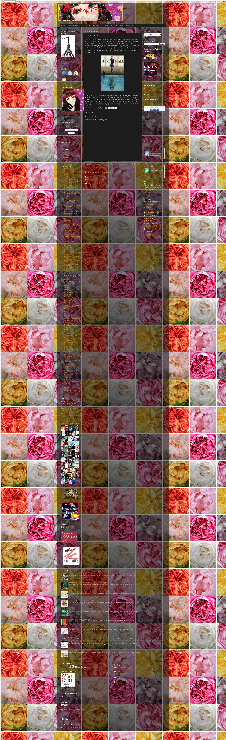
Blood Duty (67, 347)
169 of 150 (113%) (148, 191)
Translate (156, 37)
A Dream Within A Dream (153, 202)
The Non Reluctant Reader (153, 226)
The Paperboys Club (69, 241)
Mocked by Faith (68, 185)
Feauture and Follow (73, 414)
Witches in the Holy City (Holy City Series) (72, 361)
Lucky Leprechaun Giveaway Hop (77, 610)
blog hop (69, 409)
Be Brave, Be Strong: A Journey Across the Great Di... (72, 332)
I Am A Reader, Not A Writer (153, 229)
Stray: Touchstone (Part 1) (71, 340)
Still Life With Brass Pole (71, 350)
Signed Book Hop (73, 628)
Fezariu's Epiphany (69, 303)
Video (74, 417)
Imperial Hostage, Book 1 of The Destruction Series (72, 297)
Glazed (66, 386)
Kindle (70, 415)
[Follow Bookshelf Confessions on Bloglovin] (68, 57)
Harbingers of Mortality (70, 330)
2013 (64, 155)
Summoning (67, 254)
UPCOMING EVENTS (74, 25)
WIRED (66, 373)
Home (113, 164)
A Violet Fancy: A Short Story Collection (71, 382)
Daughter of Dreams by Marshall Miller (70, 171)
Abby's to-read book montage (70, 423)
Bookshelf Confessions (152, 224)
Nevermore (67, 216)
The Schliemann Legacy (70, 345)
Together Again (68, 179)
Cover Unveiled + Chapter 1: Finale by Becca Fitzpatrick (83, 574)
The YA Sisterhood (150, 221)
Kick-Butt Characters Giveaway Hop (78, 642)
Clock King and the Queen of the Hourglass (71, 182)
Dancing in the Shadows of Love (71, 221)
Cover (79, 403)
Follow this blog (154, 109)
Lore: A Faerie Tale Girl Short (71, 318)
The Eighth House (69, 309)
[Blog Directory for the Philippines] (70, 727)
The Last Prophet (68, 352)
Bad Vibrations (68, 273)
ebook (79, 412)
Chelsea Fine (149, 232)
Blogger (123, 714)
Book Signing (75, 415)
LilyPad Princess (68, 290)
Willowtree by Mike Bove (71, 177)
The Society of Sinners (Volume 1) (72, 357)
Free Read (64, 414)
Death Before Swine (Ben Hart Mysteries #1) (72, 246)
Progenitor (67, 285)
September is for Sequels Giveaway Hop (79, 619)
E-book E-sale (74, 412)
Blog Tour (74, 403)
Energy (66, 379)
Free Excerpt (65, 403)
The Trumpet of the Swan (71, 201)
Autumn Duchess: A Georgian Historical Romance (72, 193)
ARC (72, 410)
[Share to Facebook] (114, 108)
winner (76, 407)
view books (162, 158)
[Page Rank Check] (64, 705)
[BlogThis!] (111, 108)
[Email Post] (106, 108)
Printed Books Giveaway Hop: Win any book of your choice (84, 601)
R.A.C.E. (66, 314)
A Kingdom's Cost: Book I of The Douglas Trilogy (72, 233)
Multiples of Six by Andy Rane (72, 175)
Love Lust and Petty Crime (71, 244)
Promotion (64, 405)
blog (69, 412)
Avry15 (151, 152)
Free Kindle (64, 412)
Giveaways (65, 401)
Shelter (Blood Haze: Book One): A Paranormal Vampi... (72, 282)
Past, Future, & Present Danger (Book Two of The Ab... (72, 276)
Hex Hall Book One (69, 250)
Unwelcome (67, 198)
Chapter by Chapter (151, 235)
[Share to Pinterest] (116, 108)
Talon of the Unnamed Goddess (72, 237)
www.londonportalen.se (120, 673)
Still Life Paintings (69, 279)
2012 (64, 157)
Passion (66, 218)
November (67, 164)
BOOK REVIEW (76, 401)
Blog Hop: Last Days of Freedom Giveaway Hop (81, 651)
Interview (63, 409)
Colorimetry (149, 207)
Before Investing (68, 292)
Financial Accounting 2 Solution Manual (79, 592)
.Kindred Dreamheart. (151, 210)
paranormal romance (66, 407)
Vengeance (67, 377)
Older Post (136, 164)
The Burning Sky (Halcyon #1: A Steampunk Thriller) (72, 306)
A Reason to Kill (68, 311)
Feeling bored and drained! (71, 390)
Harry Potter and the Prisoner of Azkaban (72, 261)
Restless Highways (69, 343)
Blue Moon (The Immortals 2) (72, 214)
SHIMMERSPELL (68, 392)
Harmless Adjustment (70, 338)
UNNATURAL (67, 203)
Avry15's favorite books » (75, 486)
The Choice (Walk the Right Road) (71, 321)
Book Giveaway (68, 196)
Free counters (65, 689)
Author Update (77, 410)
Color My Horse (68, 364)
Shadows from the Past (70, 190)
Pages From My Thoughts (152, 213)
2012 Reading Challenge (154, 166)
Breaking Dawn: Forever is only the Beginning (72, 206)
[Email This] (109, 108)
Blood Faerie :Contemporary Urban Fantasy (71, 225)
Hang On (66, 169)
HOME (63, 25)
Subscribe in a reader (67, 145)
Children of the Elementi (70, 336)
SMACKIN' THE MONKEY (70, 370)
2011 (64, 160)
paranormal (75, 409)
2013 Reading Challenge (154, 149)
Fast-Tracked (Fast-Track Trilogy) (71, 265)
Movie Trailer (69, 417)
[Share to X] (112, 108)
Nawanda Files (149, 218)
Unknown (148, 88)
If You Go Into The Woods (70, 228)
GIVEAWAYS (87, 25)
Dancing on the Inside (70, 354)
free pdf (72, 419)
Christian (67, 410)
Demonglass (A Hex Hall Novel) (72, 252)
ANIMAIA (66, 288)
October (67, 167)
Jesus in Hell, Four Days (70, 231)
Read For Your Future (151, 215)
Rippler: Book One (68, 375)
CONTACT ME (119, 25)
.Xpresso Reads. (150, 204)
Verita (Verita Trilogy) (69, 239)
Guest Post (76, 405)
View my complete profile (150, 90)
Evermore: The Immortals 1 (71, 211)
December (68, 162)
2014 (64, 152)
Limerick (66, 388)
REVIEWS (96, 25)
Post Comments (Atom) (98, 168)
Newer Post (89, 164)
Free (80, 407)
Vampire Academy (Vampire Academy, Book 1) (71, 257)
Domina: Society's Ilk (69, 301)
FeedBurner (75, 136)
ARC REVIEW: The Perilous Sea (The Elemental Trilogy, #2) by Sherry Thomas (89, 583)
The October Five (68, 316)
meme (75, 419)
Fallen (65, 209)
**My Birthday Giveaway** (69, 637)
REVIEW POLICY (107, 25)
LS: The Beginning (69, 295)
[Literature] (117, 672)
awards (68, 419)
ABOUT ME (129, 25)
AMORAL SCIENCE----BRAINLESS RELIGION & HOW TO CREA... (71, 269)
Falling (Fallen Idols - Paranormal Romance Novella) (70, 326)
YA (73, 407)
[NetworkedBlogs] (154, 107)
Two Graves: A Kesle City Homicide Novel (70, 367)
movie (67, 415)
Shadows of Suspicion (70, 188)
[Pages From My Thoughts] (71, 498)
